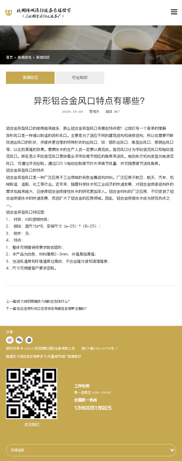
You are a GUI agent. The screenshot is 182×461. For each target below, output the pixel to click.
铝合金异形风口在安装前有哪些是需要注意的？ (52, 308)
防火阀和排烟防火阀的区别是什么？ (44, 301)
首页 (9, 57)
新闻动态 (43, 57)
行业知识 (79, 77)
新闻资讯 (24, 57)
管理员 (94, 111)
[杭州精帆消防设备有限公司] (46, 12)
